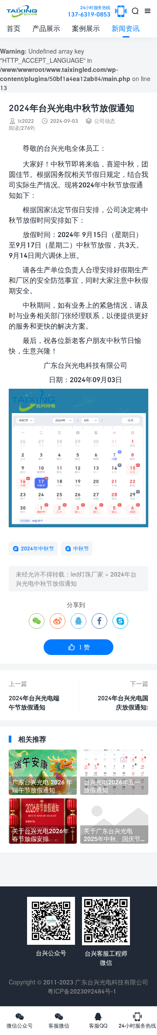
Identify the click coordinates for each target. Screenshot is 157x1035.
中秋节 (81, 548)
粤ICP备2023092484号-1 (82, 991)
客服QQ (98, 1020)
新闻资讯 (126, 28)
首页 (13, 28)
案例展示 (86, 28)
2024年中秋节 (37, 548)
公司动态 (104, 121)
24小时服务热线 (137, 1020)
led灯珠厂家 (87, 574)
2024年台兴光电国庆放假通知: (123, 702)
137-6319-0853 (89, 11)
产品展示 (46, 28)
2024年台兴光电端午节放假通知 (34, 702)
